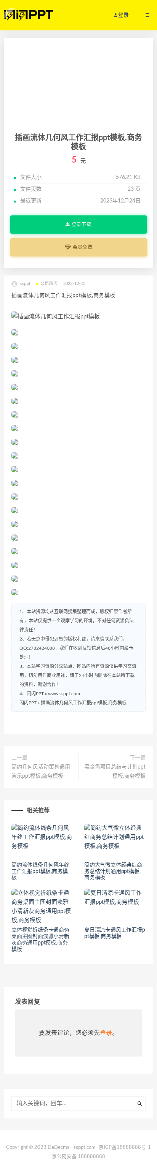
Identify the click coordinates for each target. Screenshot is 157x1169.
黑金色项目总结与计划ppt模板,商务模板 (115, 771)
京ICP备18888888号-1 (125, 1147)
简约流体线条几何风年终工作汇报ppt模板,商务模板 (40, 871)
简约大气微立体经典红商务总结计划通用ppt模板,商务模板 (113, 871)
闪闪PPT (28, 703)
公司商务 (49, 284)
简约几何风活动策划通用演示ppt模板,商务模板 (40, 771)
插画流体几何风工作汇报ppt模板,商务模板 (84, 703)
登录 (106, 1033)
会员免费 (82, 247)
